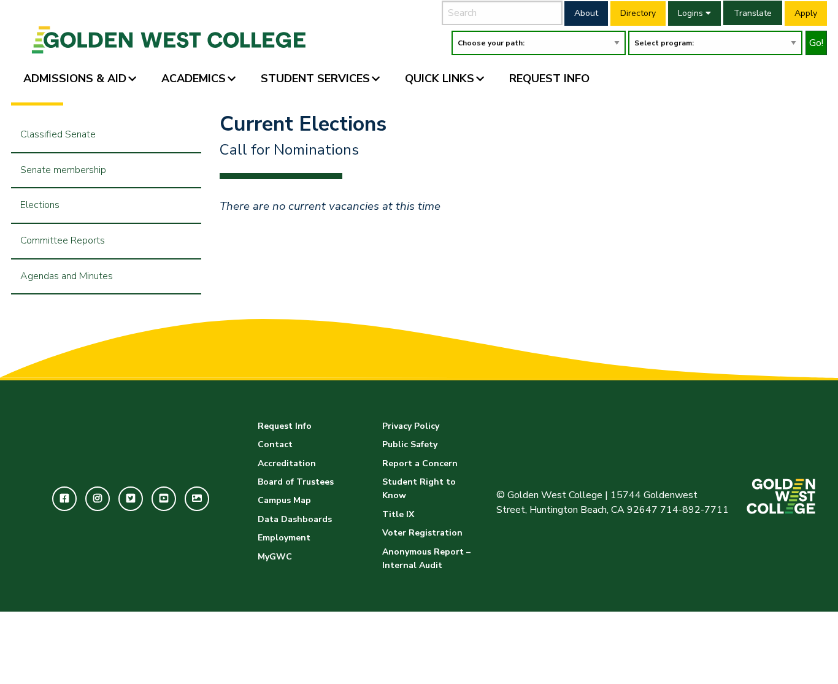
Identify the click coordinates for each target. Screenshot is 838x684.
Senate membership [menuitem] (63, 170)
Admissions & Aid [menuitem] (74, 78)
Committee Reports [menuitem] (62, 240)
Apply (805, 13)
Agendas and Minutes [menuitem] (66, 276)
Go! (816, 43)
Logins (691, 13)
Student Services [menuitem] (315, 78)
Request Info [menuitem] (549, 78)
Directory (638, 13)
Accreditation (287, 463)
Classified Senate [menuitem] (58, 134)
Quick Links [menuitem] (439, 78)
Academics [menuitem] (193, 78)
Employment (284, 538)
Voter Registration (422, 533)
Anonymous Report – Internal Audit (426, 558)
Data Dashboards (295, 519)
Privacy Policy (410, 426)
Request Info (285, 426)
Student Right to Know (419, 488)
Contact (275, 444)
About (586, 13)
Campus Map (284, 500)
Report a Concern (420, 463)
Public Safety (409, 444)
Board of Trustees (296, 482)
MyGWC (275, 557)
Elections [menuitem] (40, 205)
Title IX (398, 514)
